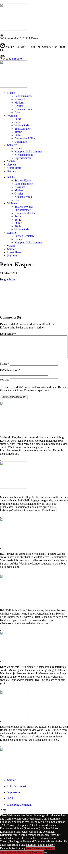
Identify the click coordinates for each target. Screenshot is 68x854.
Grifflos (19, 105)
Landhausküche (24, 96)
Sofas (18, 118)
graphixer (9, 279)
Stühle (18, 135)
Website (4, 380)
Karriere (12, 171)
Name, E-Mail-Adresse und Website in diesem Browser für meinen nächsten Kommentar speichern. (34, 389)
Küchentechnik (23, 109)
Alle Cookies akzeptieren (40, 848)
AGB (10, 798)
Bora (17, 112)
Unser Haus (14, 167)
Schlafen (12, 144)
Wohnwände (22, 125)
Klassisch (20, 99)
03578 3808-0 (13, 58)
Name (4, 363)
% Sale (11, 161)
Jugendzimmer (23, 158)
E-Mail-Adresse (10, 370)
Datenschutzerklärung (19, 804)
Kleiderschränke (24, 154)
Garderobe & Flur (25, 138)
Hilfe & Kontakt (16, 786)
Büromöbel (21, 141)
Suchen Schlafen (24, 235)
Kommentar (8, 333)
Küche (11, 92)
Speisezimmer (22, 128)
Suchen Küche (23, 180)
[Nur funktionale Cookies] (45, 852)
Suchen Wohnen (24, 206)
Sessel (18, 122)
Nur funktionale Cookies (13, 852)
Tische (18, 131)
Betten (18, 148)
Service (11, 164)
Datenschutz (36, 852)
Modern (19, 102)
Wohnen (12, 115)
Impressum (13, 792)
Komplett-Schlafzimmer (28, 151)
